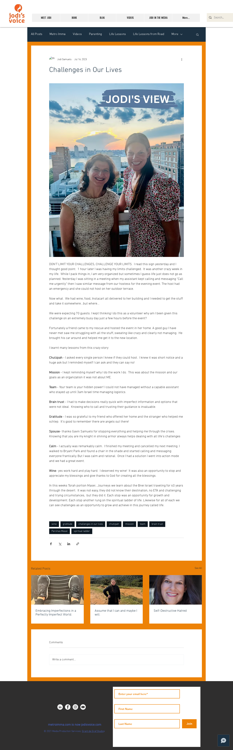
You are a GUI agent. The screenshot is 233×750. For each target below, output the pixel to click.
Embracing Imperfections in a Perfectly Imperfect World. (55, 613)
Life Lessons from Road (148, 34)
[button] (197, 34)
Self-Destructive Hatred (170, 611)
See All (198, 568)
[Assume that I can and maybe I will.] (116, 590)
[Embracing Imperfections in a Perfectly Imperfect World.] (57, 590)
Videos (77, 34)
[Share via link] (77, 544)
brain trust (157, 524)
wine (54, 524)
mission (129, 524)
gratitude (67, 524)
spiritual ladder (82, 531)
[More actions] (181, 59)
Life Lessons (117, 34)
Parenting (95, 34)
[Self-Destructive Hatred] (175, 590)
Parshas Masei (60, 531)
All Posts (36, 34)
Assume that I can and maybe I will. (116, 613)
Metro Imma (58, 34)
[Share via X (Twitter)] (60, 544)
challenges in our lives (90, 524)
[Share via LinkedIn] (68, 544)
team (142, 524)
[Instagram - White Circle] (75, 707)
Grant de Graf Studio (93, 731)
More (174, 34)
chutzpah (114, 524)
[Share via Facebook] (51, 544)
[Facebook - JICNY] (67, 707)
